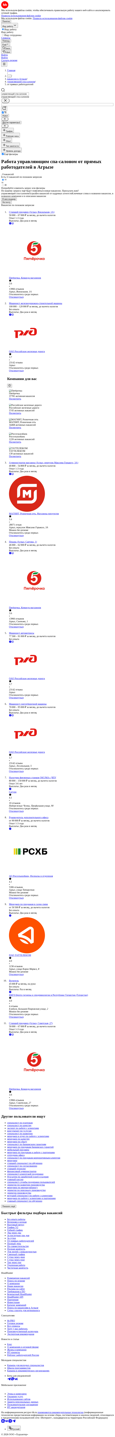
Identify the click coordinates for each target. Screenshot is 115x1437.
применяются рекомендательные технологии (61, 1412)
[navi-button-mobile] (4, 64)
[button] (4, 55)
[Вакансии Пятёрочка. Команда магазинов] (60, 251)
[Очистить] (5, 100)
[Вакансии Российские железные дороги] (60, 333)
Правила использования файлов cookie (52, 18)
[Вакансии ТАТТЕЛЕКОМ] (60, 935)
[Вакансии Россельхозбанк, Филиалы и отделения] (60, 853)
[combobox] (15, 93)
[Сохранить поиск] (4, 108)
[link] (6, 48)
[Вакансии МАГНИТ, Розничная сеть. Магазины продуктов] (60, 494)
